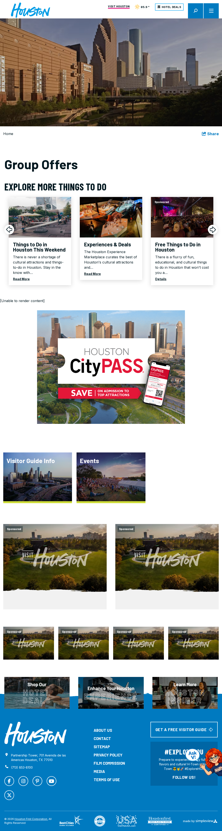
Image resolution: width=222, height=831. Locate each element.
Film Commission (109, 763)
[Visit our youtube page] (51, 781)
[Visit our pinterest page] (37, 781)
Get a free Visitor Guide (181, 729)
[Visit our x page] (9, 795)
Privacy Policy (108, 755)
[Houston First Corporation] (30, 10)
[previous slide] (9, 229)
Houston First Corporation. (31, 819)
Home (8, 134)
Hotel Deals (171, 7)
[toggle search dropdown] (195, 10)
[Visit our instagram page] (23, 781)
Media (99, 771)
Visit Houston (118, 6)
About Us (103, 730)
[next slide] (213, 229)
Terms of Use (107, 779)
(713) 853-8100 (22, 767)
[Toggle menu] (211, 10)
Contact (102, 738)
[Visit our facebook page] (9, 781)
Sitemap (102, 746)
